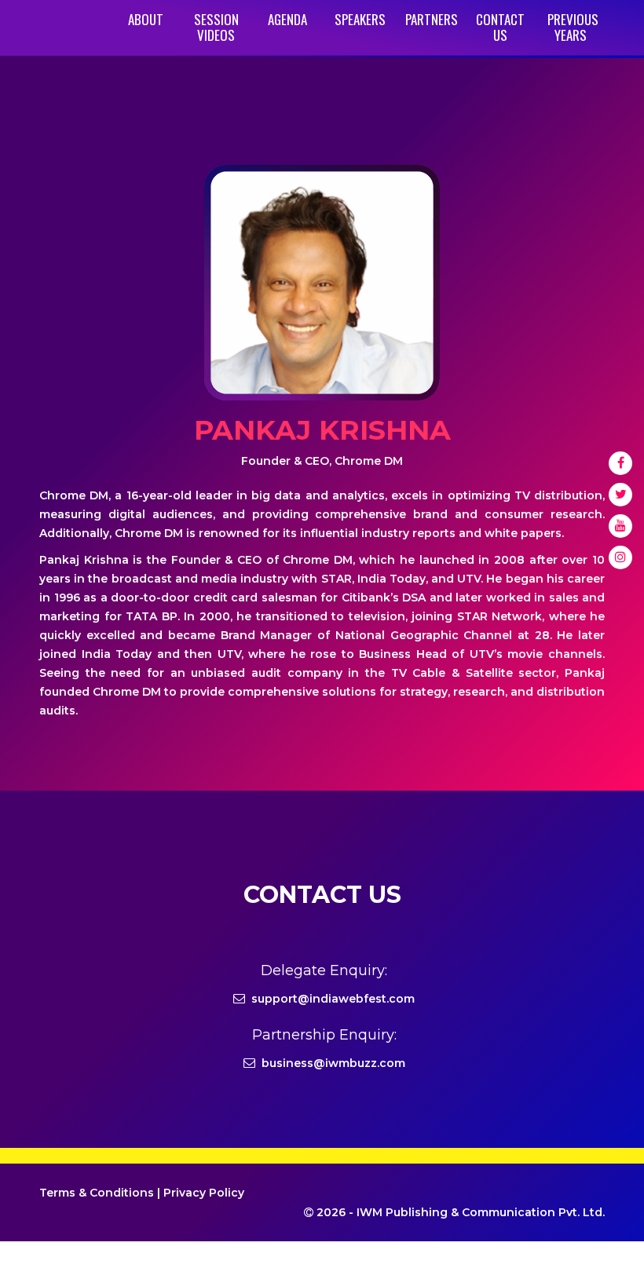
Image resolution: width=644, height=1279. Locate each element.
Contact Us (500, 27)
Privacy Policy (203, 1193)
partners (431, 19)
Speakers (360, 19)
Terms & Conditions (96, 1193)
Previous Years (572, 27)
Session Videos (216, 27)
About (145, 19)
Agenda (287, 19)
